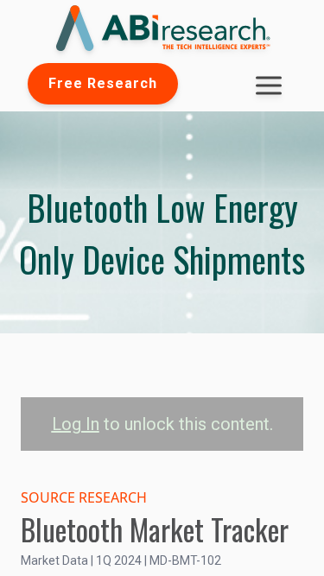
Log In (75, 424)
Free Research (102, 83)
